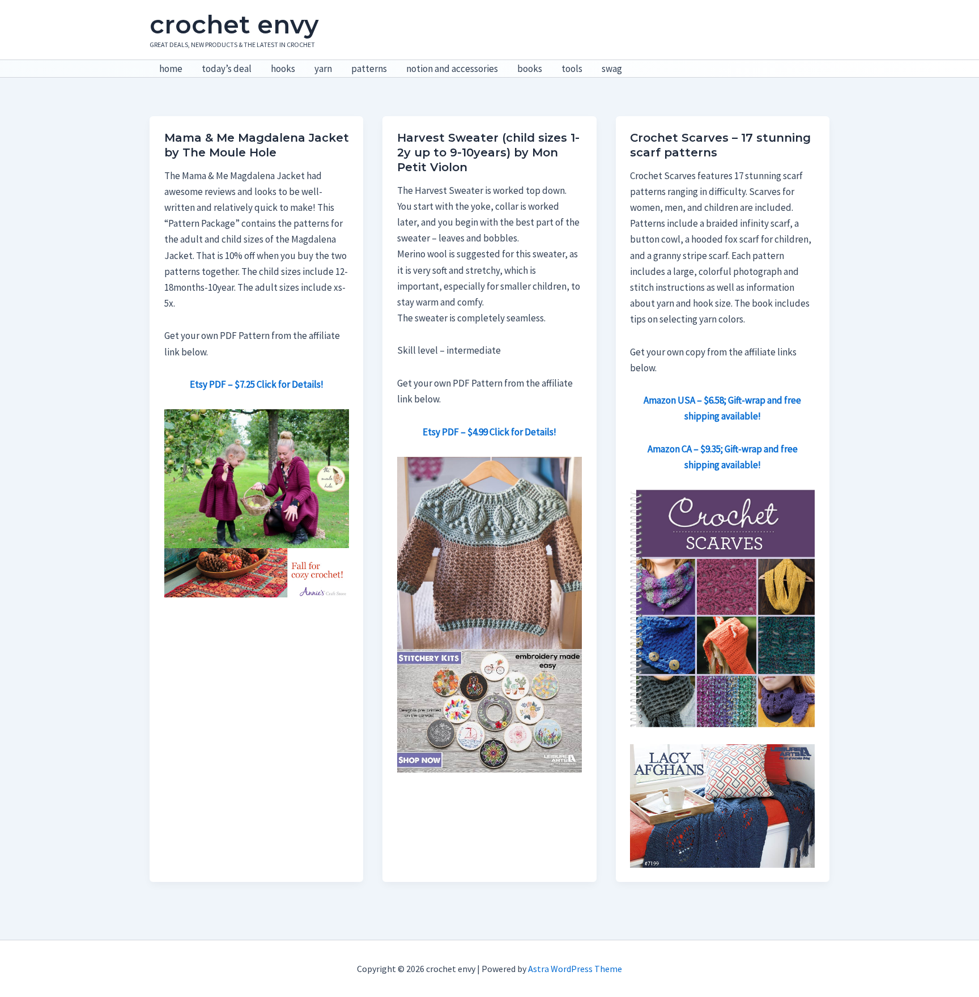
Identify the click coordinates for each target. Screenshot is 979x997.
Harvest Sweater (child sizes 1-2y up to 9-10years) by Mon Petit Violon (488, 152)
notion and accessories (452, 68)
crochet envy (234, 24)
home (170, 68)
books (529, 68)
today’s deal (227, 68)
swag (612, 68)
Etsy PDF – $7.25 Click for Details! (257, 384)
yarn (323, 68)
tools (571, 68)
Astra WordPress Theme (575, 968)
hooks (283, 68)
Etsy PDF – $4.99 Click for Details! (489, 432)
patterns (369, 68)
